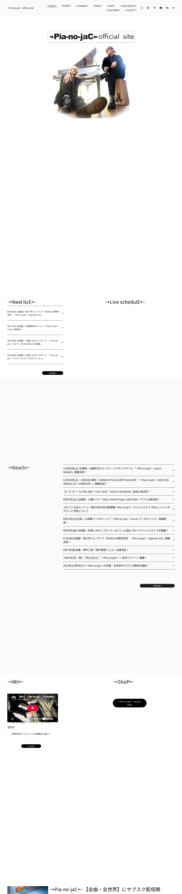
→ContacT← (130, 10)
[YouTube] (160, 8)
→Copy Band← (113, 10)
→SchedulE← (82, 5)
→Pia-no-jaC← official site (20, 7)
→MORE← (52, 373)
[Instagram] (148, 8)
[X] (142, 8)
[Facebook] (154, 8)
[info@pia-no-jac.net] (167, 8)
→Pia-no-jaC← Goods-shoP (129, 703)
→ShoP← (111, 5)
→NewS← (97, 5)
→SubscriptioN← (128, 5)
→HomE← (52, 5)
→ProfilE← (66, 5)
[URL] (173, 8)
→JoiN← (31, 746)
